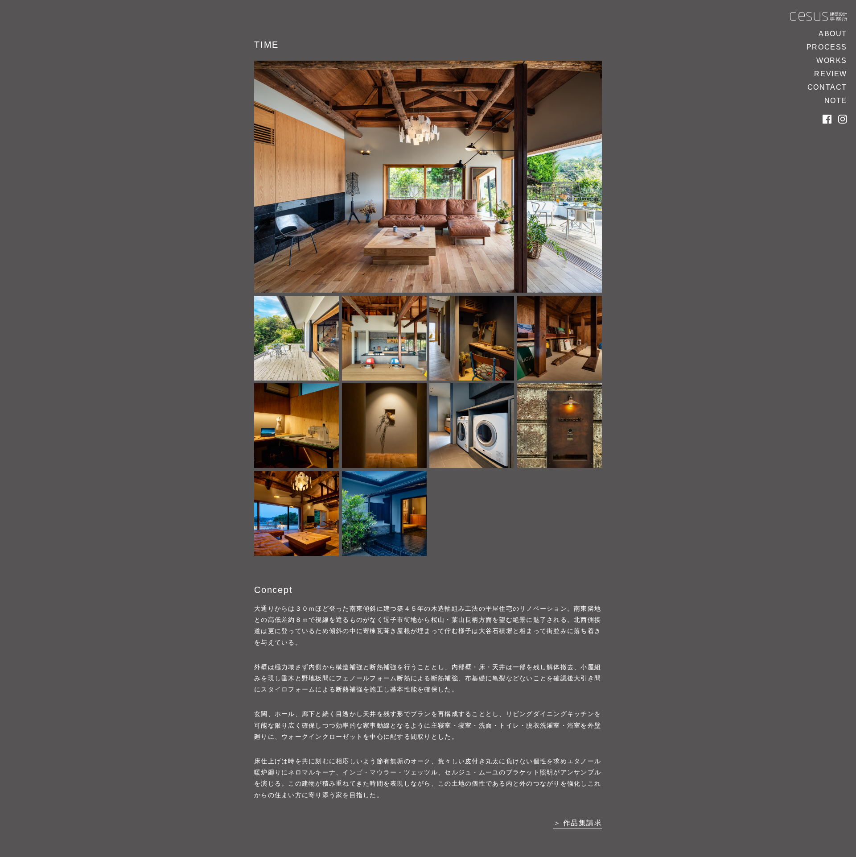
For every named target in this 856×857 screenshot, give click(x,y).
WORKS (831, 60)
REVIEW (830, 74)
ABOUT (833, 33)
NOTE (835, 100)
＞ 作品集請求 (577, 823)
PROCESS (827, 47)
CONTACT (827, 87)
